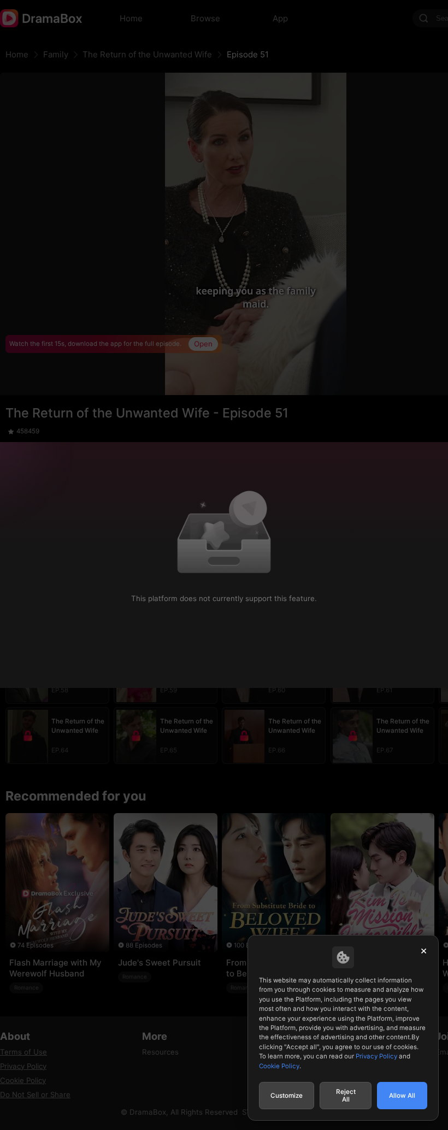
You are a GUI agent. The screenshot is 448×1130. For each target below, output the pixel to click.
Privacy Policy (376, 1056)
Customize (286, 1095)
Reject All (346, 1095)
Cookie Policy (279, 1066)
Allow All (402, 1095)
